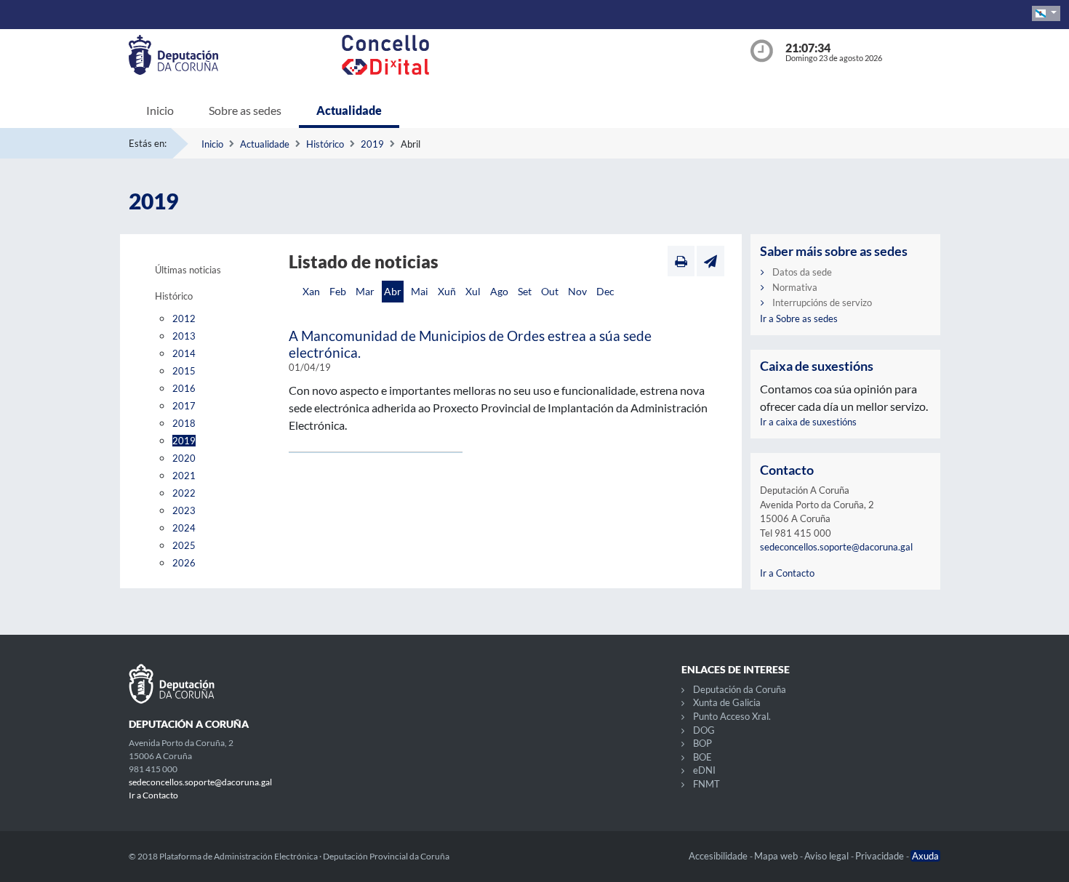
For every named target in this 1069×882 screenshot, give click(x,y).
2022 (184, 493)
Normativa (794, 287)
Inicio (160, 110)
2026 (184, 563)
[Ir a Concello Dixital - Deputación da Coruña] (537, 55)
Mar (365, 291)
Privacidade (880, 856)
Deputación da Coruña (739, 689)
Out (549, 291)
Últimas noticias (188, 270)
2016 (184, 388)
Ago (499, 291)
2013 (184, 336)
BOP (702, 743)
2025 (184, 545)
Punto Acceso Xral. (732, 716)
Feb (337, 291)
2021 (184, 475)
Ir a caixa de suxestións (808, 422)
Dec (605, 291)
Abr (392, 291)
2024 (184, 528)
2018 (184, 423)
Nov (577, 291)
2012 (184, 318)
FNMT (706, 784)
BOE (702, 757)
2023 (184, 510)
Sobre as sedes (245, 110)
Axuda (925, 856)
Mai (419, 291)
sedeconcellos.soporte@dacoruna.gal (836, 547)
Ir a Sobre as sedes (799, 318)
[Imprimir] (681, 261)
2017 (184, 406)
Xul (473, 291)
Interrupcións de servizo (822, 302)
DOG (704, 730)
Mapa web (777, 856)
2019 (372, 144)
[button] (1046, 13)
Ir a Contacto (787, 573)
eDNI (704, 770)
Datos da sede (802, 272)
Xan (311, 291)
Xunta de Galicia (727, 702)
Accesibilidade (719, 856)
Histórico (325, 144)
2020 (184, 458)
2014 (184, 353)
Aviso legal (827, 856)
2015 (184, 371)
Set (525, 291)
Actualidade (349, 110)
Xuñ (447, 291)
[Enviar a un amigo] (710, 261)
